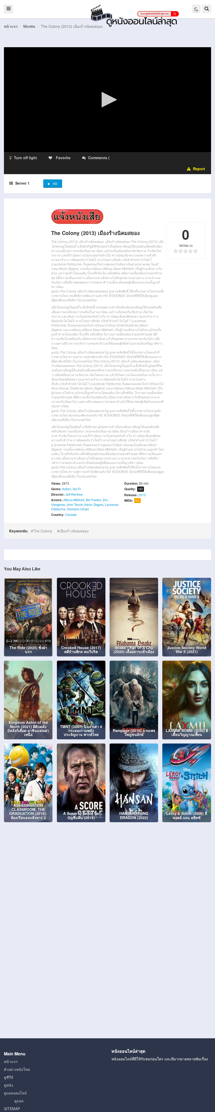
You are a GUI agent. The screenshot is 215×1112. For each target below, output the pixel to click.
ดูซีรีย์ (8, 1077)
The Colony (42, 530)
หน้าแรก (11, 26)
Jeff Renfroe (74, 494)
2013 (142, 495)
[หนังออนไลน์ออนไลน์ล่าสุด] (135, 15)
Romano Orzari (78, 509)
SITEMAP (12, 1108)
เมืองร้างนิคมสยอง (74, 530)
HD (55, 183)
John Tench (74, 504)
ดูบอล (19, 1100)
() (141, 157)
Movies (29, 26)
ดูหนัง (8, 1085)
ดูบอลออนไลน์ (15, 1092)
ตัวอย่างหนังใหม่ (17, 1069)
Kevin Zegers (93, 504)
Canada (71, 514)
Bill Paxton (93, 500)
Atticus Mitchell (73, 500)
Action (66, 488)
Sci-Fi (77, 488)
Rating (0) (186, 246)
